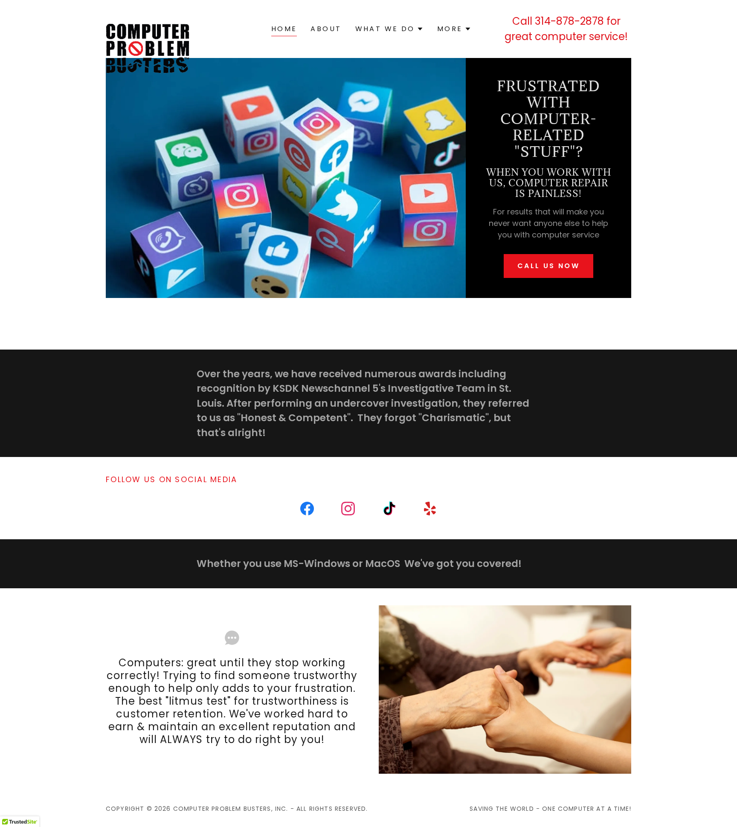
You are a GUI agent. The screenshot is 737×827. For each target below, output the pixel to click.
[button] (389, 29)
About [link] (325, 29)
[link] (147, 27)
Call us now (548, 266)
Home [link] (284, 29)
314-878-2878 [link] (569, 21)
